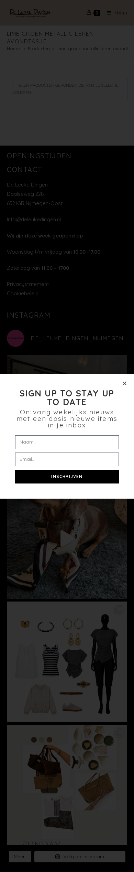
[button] (124, 383)
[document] (67, 436)
